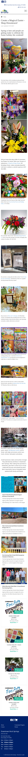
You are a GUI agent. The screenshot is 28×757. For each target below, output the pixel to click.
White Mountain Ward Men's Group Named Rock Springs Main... (13, 587)
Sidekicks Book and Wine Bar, (19, 383)
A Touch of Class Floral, (14, 163)
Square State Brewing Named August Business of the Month (12, 495)
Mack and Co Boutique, (13, 315)
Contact (3, 727)
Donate (16, 727)
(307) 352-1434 (22, 7)
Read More (13, 622)
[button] (25, 11)
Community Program (20, 725)
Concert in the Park (14, 673)
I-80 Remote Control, (14, 450)
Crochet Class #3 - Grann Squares (14, 645)
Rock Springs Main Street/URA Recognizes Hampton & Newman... (13, 556)
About (2, 725)
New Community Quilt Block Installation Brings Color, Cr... (13, 526)
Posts (5, 16)
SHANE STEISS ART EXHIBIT (14, 616)
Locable (22, 754)
